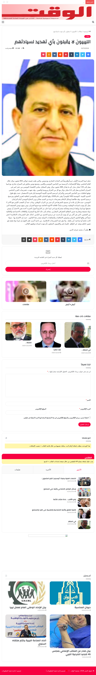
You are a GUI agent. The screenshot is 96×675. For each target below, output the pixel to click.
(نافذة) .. (28, 342)
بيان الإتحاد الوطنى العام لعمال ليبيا (28, 607)
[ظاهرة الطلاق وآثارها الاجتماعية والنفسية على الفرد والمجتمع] (84, 514)
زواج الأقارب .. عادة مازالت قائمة (64, 499)
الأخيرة (48, 470)
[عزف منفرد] (48, 335)
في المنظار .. (86, 350)
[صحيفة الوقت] (48, 12)
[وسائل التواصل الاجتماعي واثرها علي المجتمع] (84, 492)
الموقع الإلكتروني (40, 409)
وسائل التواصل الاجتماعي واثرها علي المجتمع (60, 489)
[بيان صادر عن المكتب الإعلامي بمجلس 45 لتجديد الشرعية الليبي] (70, 631)
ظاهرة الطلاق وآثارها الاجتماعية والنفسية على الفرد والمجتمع (54, 509)
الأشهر (79, 470)
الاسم (88, 400)
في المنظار (72, 521)
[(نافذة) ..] (18, 331)
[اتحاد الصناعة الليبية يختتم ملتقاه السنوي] (25, 626)
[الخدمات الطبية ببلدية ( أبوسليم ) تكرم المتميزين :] (84, 481)
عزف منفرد (57, 349)
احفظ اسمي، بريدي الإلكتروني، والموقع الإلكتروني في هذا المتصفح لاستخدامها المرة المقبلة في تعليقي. (56, 418)
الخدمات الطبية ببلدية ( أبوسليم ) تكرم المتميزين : (59, 478)
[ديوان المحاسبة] (70, 593)
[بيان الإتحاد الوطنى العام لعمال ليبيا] (25, 593)
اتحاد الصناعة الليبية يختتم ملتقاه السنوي (29, 642)
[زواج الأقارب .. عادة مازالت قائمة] (84, 502)
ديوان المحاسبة (83, 607)
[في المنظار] (84, 524)
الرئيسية (86, 31)
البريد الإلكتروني (85, 409)
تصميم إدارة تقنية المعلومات (55, 671)
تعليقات (17, 470)
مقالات (80, 31)
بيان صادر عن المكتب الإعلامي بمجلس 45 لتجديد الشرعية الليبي (63, 2)
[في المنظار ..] (78, 335)
